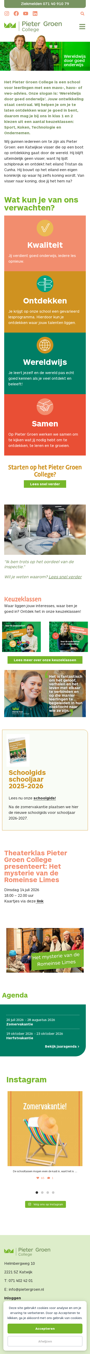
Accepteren (45, 1328)
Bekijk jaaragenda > (62, 1046)
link (40, 901)
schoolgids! (44, 798)
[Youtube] (25, 13)
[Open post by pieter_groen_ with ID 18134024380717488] (45, 1128)
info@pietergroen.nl (26, 1289)
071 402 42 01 (21, 1280)
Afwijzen (45, 1341)
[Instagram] (6, 13)
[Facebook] (16, 13)
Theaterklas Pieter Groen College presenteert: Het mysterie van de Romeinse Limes (35, 866)
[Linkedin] (35, 13)
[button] (82, 13)
